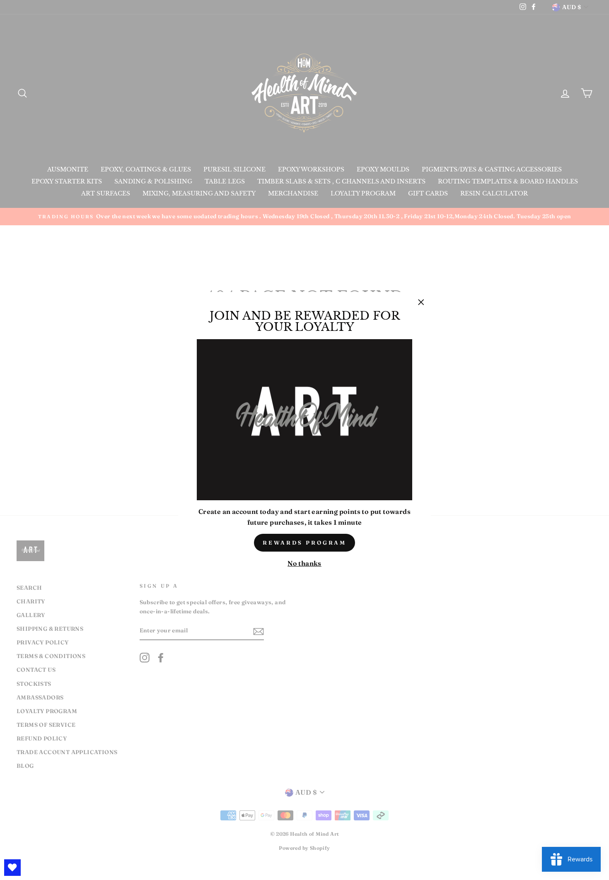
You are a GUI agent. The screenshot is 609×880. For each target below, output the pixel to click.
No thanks (304, 563)
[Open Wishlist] (12, 867)
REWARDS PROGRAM (305, 542)
